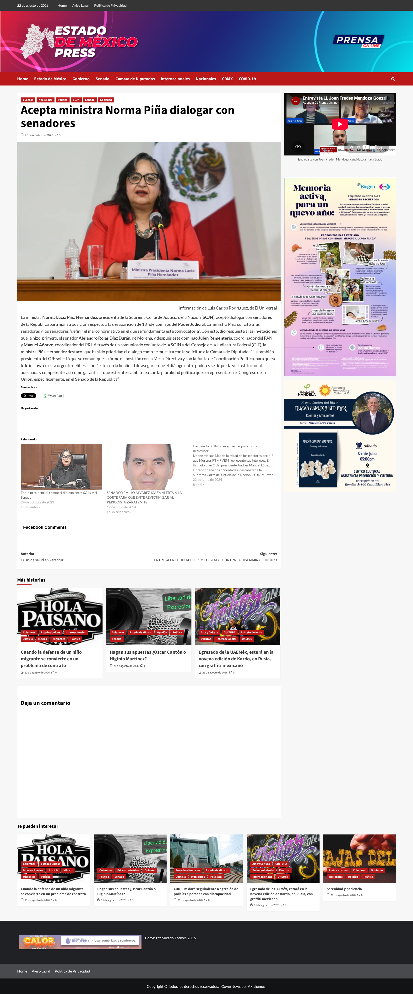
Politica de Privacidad (110, 5)
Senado (102, 79)
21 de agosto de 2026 (37, 673)
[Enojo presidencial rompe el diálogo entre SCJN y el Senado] (61, 467)
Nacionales (206, 79)
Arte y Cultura (209, 633)
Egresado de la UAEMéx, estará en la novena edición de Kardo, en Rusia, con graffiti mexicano (236, 659)
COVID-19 (247, 79)
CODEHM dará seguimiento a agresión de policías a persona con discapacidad (206, 892)
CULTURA (229, 633)
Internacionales (175, 79)
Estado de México (50, 79)
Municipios (198, 877)
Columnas (29, 633)
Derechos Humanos (188, 870)
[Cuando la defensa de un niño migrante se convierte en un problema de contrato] (60, 616)
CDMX (227, 79)
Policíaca (216, 877)
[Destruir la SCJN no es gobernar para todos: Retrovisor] (236, 465)
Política (62, 100)
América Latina (338, 870)
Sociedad (106, 100)
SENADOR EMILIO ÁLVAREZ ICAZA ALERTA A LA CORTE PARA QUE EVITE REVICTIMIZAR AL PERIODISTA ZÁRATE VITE (144, 497)
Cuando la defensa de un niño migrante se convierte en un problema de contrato (51, 659)
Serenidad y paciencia (344, 889)
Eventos (28, 100)
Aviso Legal (80, 5)
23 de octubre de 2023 (39, 135)
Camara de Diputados (135, 79)
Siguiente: (215, 557)
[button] (393, 79)
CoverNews (231, 986)
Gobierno (81, 79)
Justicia (28, 639)
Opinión (162, 633)
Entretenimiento (251, 633)
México (42, 639)
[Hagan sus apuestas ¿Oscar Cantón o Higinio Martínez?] (148, 616)
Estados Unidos (50, 633)
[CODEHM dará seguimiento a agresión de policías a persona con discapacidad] (206, 858)
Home (62, 5)
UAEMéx (247, 639)
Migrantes (59, 639)
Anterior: (42, 557)
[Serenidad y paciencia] (359, 858)
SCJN (76, 100)
